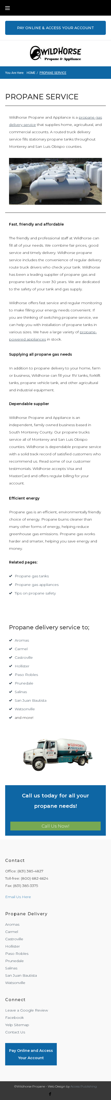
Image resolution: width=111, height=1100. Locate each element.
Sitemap (21, 1024)
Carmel (21, 649)
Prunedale (24, 683)
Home (31, 73)
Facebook (14, 1017)
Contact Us (15, 1032)
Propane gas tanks (32, 576)
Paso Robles (26, 674)
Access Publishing (83, 1086)
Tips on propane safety (35, 593)
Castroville (24, 657)
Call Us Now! (55, 826)
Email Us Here (18, 896)
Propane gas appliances (37, 584)
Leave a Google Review (26, 1010)
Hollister (22, 666)
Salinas (21, 691)
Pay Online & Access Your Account (55, 27)
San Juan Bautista (30, 700)
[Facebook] (50, 1094)
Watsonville (25, 709)
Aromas (22, 640)
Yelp (9, 1024)
